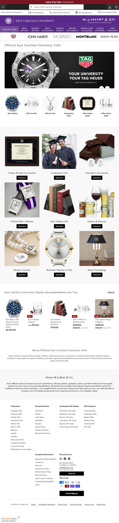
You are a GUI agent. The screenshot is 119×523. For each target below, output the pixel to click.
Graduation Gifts (17, 420)
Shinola (38, 414)
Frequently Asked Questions (45, 459)
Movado (38, 424)
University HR (89, 424)
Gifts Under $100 (17, 440)
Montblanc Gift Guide (68, 414)
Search (33, 504)
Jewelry (14, 433)
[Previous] (101, 88)
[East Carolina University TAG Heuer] (13, 37)
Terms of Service (76, 504)
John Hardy (39, 417)
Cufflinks (14, 436)
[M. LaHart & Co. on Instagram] (61, 458)
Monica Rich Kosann (42, 433)
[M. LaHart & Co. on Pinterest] (69, 458)
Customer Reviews (42, 469)
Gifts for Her (15, 424)
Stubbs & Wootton (42, 430)
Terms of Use (89, 504)
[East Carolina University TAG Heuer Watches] (59, 88)
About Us (38, 465)
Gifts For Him (15, 427)
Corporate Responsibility (44, 481)
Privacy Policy (62, 504)
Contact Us (39, 462)
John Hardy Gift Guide (68, 420)
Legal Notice (100, 504)
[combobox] (56, 7)
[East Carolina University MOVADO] (62, 37)
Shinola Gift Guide (66, 417)
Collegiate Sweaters (18, 443)
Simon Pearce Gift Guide (69, 427)
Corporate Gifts (90, 411)
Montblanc (39, 420)
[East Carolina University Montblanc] (86, 37)
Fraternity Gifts (16, 414)
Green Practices (41, 475)
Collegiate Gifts (16, 411)
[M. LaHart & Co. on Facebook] (65, 458)
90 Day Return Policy (43, 472)
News (37, 485)
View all (111, 292)
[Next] (107, 88)
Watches (14, 430)
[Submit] (31, 7)
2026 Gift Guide (9, 29)
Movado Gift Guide (67, 424)
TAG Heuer (39, 411)
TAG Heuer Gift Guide (68, 411)
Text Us (71, 473)
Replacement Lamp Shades (21, 449)
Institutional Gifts (90, 414)
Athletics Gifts (89, 420)
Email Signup (72, 493)
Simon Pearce (40, 427)
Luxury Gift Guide (17, 446)
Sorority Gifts (16, 417)
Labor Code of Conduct (44, 478)
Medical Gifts (89, 417)
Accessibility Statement (46, 504)
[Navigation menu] (3, 7)
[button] (24, 29)
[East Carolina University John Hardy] (37, 37)
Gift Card (87, 427)
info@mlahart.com (66, 468)
